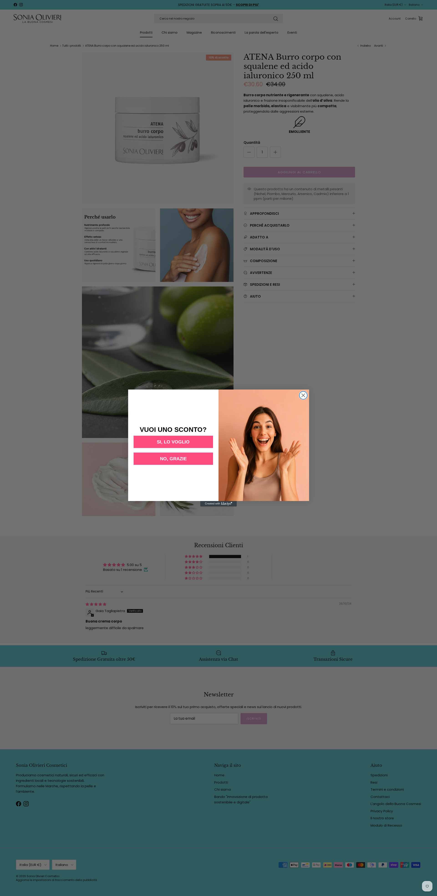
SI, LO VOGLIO (173, 441)
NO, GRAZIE (173, 458)
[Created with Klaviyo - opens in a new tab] (218, 503)
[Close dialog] (303, 395)
